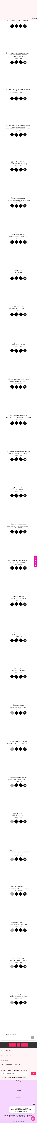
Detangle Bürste (18, 345)
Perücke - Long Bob (18, 598)
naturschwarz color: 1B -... (18, 453)
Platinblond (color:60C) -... (18, 308)
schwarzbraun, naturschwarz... (18, 129)
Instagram (26, 1045)
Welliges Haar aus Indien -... (18, 888)
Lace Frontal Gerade (18, 960)
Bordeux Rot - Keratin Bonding (18, 743)
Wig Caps (18, 272)
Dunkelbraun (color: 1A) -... (18, 924)
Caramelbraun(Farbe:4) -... (19, 164)
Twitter (14, 1045)
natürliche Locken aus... (18, 997)
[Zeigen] (16, 26)
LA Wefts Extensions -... (18, 562)
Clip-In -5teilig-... (18, 815)
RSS (18, 1045)
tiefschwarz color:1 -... (18, 92)
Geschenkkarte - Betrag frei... (18, 20)
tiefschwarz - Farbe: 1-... (18, 381)
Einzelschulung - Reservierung (18, 417)
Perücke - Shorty (18, 671)
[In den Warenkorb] (12, 26)
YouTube (22, 1045)
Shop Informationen (10, 1065)
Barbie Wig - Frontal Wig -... (18, 779)
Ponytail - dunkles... (18, 490)
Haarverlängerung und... (18, 56)
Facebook (11, 1045)
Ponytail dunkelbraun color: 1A (18, 852)
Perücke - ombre (18, 634)
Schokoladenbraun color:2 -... (18, 200)
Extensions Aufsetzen (18, 707)
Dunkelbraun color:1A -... (18, 236)
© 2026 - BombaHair (18, 1121)
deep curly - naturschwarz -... (18, 526)
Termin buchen (35, 561)
